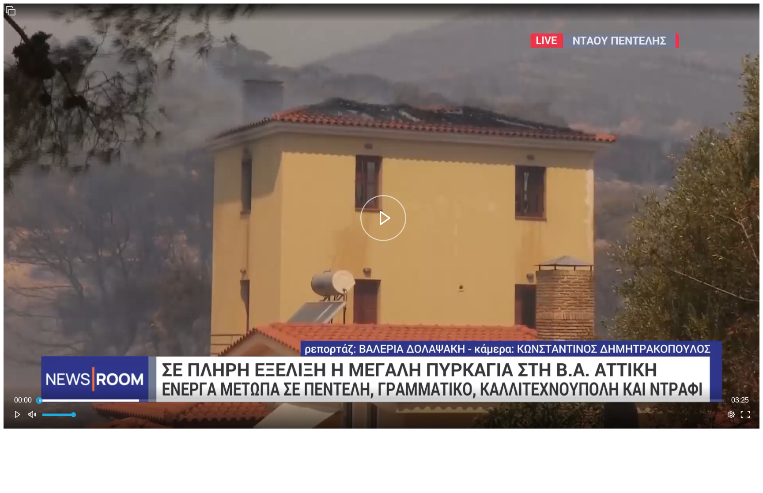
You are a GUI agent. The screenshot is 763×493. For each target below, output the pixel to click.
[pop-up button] (731, 414)
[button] (11, 11)
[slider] (381, 400)
